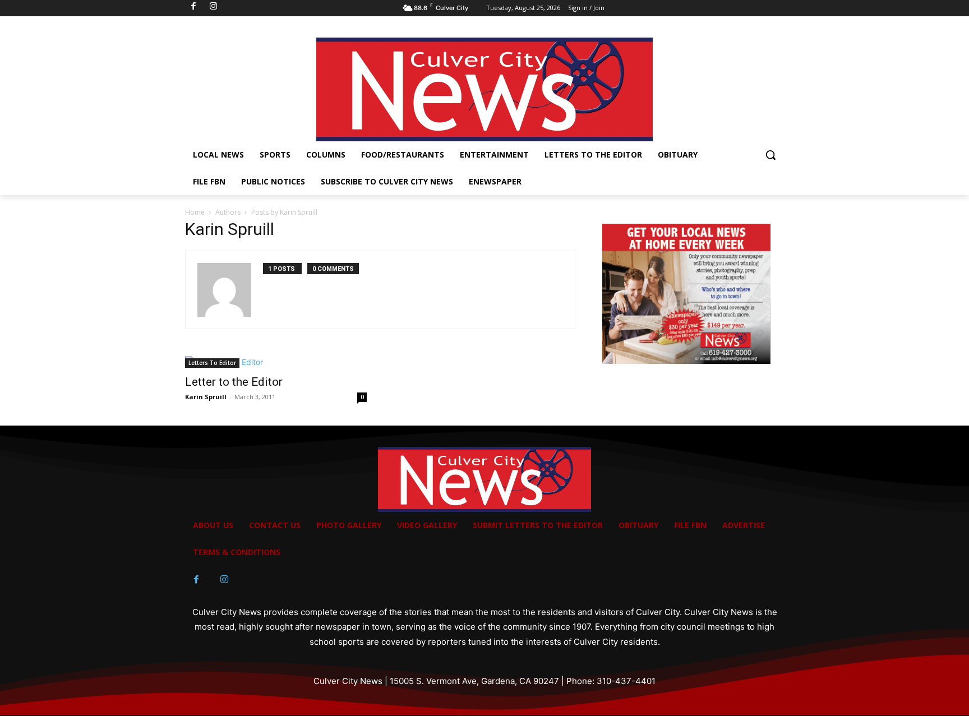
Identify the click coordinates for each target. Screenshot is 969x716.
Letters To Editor (212, 363)
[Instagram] (224, 580)
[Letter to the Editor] (276, 362)
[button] (770, 154)
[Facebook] (196, 580)
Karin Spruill (206, 396)
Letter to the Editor (234, 382)
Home (195, 212)
